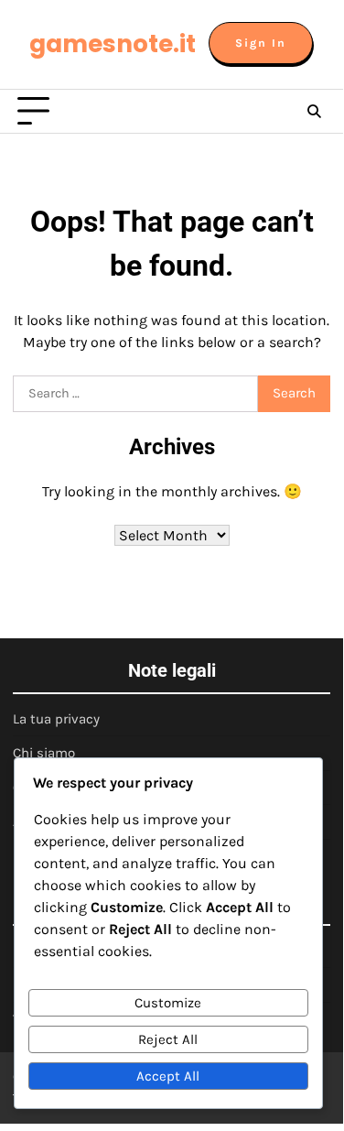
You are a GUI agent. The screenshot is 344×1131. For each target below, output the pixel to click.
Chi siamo (44, 753)
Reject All (168, 1039)
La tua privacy (56, 719)
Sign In (260, 43)
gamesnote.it (112, 43)
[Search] (313, 111)
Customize (167, 1003)
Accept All (167, 1076)
